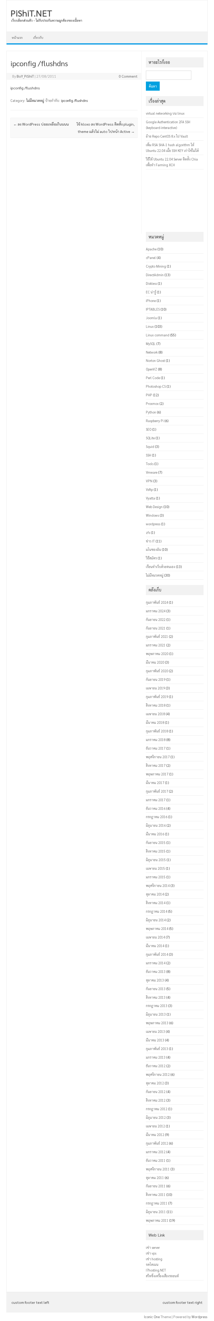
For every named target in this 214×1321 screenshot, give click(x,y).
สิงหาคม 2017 (155, 765)
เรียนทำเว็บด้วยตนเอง (160, 566)
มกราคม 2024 (155, 611)
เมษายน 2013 (155, 1031)
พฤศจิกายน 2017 (158, 757)
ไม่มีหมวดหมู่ (35, 100)
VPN (149, 481)
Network (152, 352)
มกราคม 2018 (155, 739)
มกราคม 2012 (155, 1152)
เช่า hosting (154, 1259)
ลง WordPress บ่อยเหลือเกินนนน (41, 124)
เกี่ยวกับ (38, 37)
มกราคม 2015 (155, 877)
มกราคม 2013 (155, 1057)
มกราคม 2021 (155, 645)
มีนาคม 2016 (155, 834)
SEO (148, 429)
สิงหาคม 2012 (155, 1100)
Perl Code (153, 377)
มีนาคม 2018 (155, 722)
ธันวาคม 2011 (155, 1160)
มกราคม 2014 (155, 963)
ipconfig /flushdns (74, 100)
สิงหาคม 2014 (155, 902)
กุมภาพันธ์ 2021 (157, 636)
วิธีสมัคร (151, 558)
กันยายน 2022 (155, 619)
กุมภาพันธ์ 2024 (157, 602)
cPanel (151, 257)
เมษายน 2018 (155, 714)
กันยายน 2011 (155, 1186)
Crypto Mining (156, 266)
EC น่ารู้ (151, 292)
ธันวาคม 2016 (155, 808)
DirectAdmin (155, 275)
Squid (150, 446)
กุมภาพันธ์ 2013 (157, 1048)
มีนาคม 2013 (155, 1040)
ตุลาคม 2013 (155, 980)
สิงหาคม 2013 (155, 997)
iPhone (151, 300)
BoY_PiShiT (25, 76)
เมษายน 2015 (155, 868)
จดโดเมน (152, 1264)
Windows (152, 515)
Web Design (154, 506)
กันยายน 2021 (155, 628)
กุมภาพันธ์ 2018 (157, 731)
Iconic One (152, 1316)
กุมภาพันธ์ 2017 (157, 791)
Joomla (151, 318)
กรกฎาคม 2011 (156, 1203)
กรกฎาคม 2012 (156, 1109)
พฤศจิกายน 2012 (158, 1074)
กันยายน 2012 (155, 1091)
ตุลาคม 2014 (155, 894)
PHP (149, 395)
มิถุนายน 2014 (156, 920)
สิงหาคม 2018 (155, 705)
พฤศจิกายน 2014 (158, 885)
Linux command (157, 335)
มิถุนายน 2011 (156, 1211)
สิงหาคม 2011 (155, 1194)
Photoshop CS (156, 386)
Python (151, 412)
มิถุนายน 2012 (156, 1117)
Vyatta (150, 498)
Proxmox (152, 403)
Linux (150, 326)
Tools (149, 463)
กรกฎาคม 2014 (156, 911)
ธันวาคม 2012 (155, 1066)
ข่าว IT (150, 541)
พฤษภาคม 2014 (157, 928)
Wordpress (199, 1316)
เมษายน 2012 (155, 1126)
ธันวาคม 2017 (155, 748)
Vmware (151, 472)
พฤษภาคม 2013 (157, 1023)
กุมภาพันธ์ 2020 (157, 671)
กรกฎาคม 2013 (156, 1005)
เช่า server (153, 1247)
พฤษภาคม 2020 (157, 653)
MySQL (151, 343)
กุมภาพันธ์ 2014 (157, 954)
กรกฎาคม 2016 (156, 816)
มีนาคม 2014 (155, 945)
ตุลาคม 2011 (155, 1177)
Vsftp (149, 489)
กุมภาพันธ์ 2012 (157, 1143)
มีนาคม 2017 (155, 782)
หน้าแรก (17, 37)
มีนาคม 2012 (155, 1134)
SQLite (150, 438)
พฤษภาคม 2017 (157, 774)
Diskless (151, 283)
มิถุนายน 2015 (156, 859)
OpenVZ (151, 369)
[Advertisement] (74, 189)
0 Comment (128, 76)
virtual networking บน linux (165, 113)
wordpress (153, 524)
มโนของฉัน (153, 549)
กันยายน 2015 (155, 842)
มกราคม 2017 (155, 800)
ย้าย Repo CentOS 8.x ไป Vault (167, 136)
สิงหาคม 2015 (155, 851)
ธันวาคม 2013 (155, 971)
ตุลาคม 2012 (155, 1083)
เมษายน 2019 (155, 688)
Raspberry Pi (155, 420)
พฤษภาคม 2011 (157, 1220)
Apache (151, 249)
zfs (148, 532)
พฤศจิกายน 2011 (158, 1169)
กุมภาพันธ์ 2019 (157, 696)
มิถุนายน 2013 (156, 1014)
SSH (148, 455)
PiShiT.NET (31, 12)
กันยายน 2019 (155, 679)
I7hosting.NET (156, 1270)
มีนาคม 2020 (155, 662)
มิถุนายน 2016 (156, 825)
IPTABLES (153, 309)
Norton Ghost (155, 360)
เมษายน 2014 (155, 937)
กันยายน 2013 (155, 988)
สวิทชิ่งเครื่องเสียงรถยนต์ (162, 1276)
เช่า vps (151, 1253)
